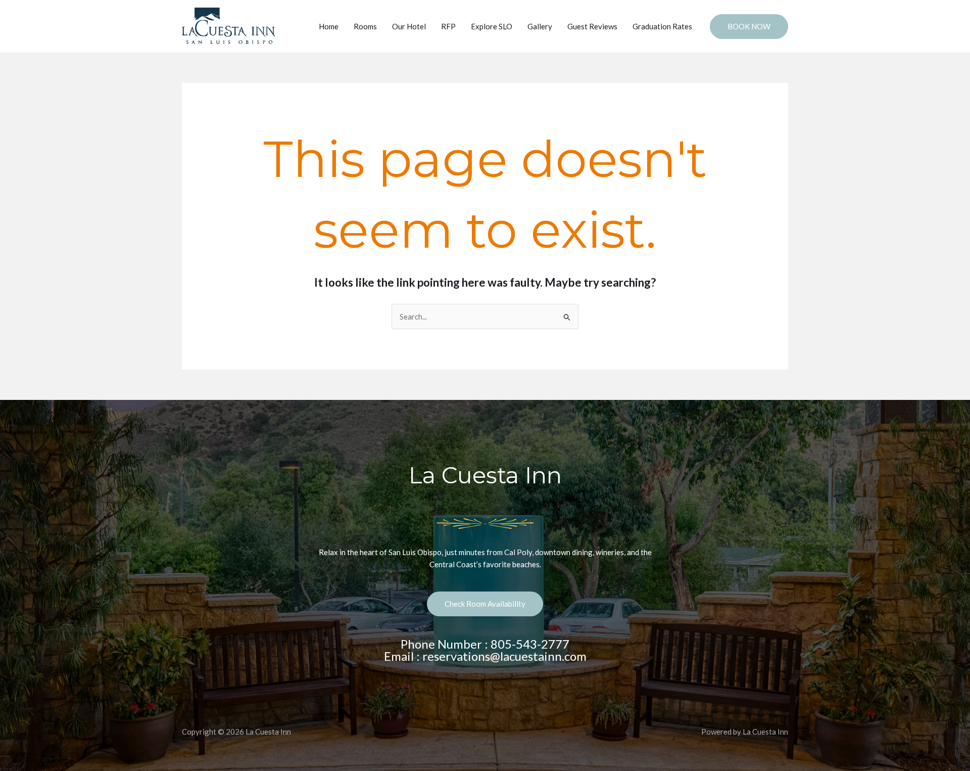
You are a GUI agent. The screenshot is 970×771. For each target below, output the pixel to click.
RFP (448, 26)
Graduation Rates (662, 26)
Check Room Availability (485, 603)
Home (328, 26)
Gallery (539, 26)
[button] (749, 26)
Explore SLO (491, 26)
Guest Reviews (592, 26)
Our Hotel (409, 26)
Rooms (365, 26)
